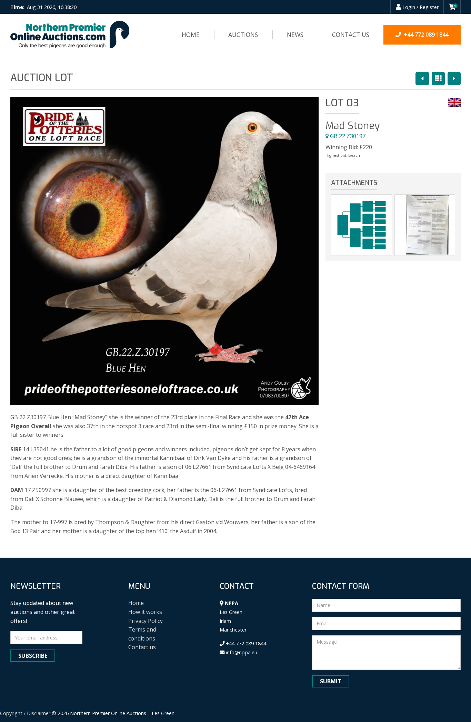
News (295, 34)
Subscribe (32, 656)
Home (191, 34)
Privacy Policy (145, 621)
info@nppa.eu (240, 652)
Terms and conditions (142, 634)
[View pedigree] (361, 225)
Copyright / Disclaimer (25, 713)
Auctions (243, 34)
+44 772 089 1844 (245, 643)
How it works (145, 612)
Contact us (350, 34)
